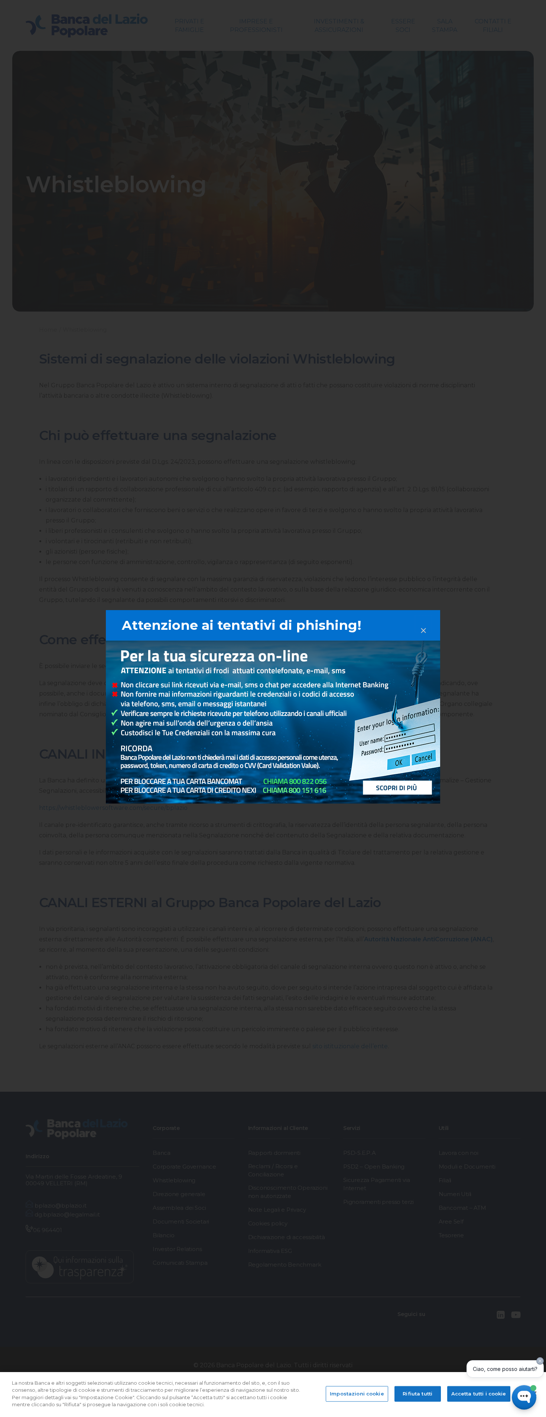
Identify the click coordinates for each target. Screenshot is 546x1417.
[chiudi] (423, 624)
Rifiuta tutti (417, 1394)
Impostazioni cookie (357, 1394)
